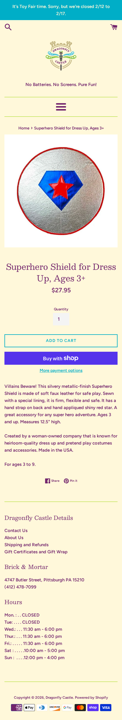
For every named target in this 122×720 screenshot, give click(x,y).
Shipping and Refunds (26, 544)
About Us (13, 537)
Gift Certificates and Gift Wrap (36, 551)
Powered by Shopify (91, 697)
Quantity (61, 309)
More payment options (61, 370)
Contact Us (16, 530)
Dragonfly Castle (59, 697)
